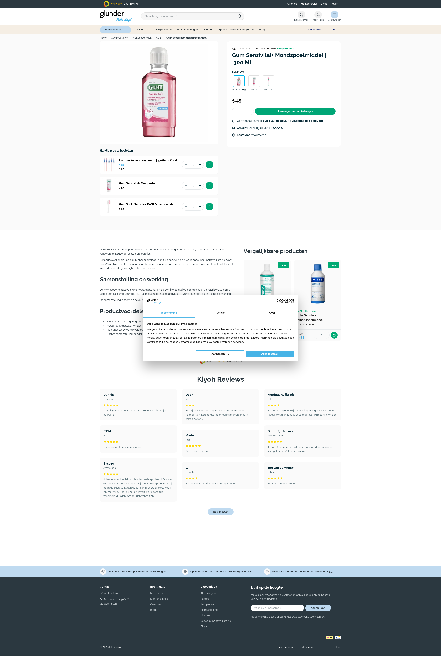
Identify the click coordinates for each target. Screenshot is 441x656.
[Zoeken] (240, 16)
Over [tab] (272, 312)
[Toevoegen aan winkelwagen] (209, 164)
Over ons (292, 3)
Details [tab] (220, 312)
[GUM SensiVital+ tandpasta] (109, 185)
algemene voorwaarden (311, 616)
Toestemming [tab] (169, 312)
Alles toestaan (269, 353)
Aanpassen (218, 353)
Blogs (324, 3)
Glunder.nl (115, 647)
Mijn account (286, 647)
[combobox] (192, 16)
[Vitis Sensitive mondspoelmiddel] (317, 283)
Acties (334, 3)
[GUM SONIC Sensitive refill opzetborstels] (109, 206)
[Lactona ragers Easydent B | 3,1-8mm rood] (109, 164)
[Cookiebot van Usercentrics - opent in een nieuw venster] (279, 301)
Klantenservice (309, 3)
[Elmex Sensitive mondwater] (267, 283)
